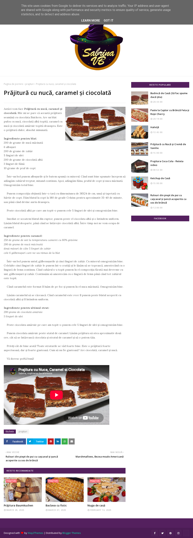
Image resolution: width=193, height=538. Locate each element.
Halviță (154, 127)
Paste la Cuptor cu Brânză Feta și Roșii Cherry (169, 112)
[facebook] (155, 533)
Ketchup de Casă (160, 178)
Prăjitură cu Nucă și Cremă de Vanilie (168, 146)
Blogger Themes (71, 533)
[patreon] (186, 533)
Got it (108, 20)
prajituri (29, 84)
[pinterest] (170, 533)
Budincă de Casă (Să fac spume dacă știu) (169, 95)
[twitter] (162, 533)
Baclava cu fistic (56, 505)
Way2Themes (35, 533)
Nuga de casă (96, 505)
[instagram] (178, 533)
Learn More (90, 20)
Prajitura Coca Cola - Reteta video (166, 163)
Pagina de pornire (13, 84)
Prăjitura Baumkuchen (18, 505)
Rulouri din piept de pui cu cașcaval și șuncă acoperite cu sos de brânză (168, 199)
